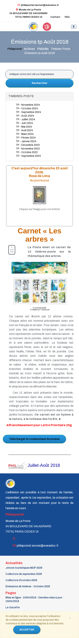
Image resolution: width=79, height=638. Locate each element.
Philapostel (14, 48)
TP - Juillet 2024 (25, 119)
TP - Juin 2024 (24, 123)
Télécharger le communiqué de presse (34, 439)
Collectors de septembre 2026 (24, 574)
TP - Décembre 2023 (28, 145)
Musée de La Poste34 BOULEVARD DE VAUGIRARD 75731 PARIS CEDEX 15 (28, 13)
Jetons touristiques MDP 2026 (24, 567)
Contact (55, 17)
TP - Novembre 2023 (28, 148)
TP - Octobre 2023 (27, 152)
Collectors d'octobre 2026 (21, 580)
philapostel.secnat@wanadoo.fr (40, 5)
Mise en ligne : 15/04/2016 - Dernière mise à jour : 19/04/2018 (34, 599)
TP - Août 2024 (25, 115)
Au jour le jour (39, 180)
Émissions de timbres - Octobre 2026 (28, 586)
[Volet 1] (19, 290)
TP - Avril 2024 (24, 130)
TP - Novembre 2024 (28, 104)
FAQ (67, 17)
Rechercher (39, 83)
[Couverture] (38, 267)
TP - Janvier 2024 (26, 141)
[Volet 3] (58, 290)
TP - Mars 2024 (25, 134)
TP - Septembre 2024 (28, 112)
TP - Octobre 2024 (27, 108)
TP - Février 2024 (26, 137)
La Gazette (13, 607)
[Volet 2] (40, 290)
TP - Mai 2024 (24, 126)
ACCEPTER (26, 629)
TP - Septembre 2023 (28, 156)
